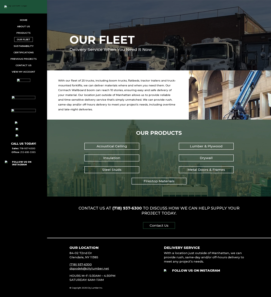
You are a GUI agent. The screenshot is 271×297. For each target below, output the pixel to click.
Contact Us (24, 65)
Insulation (111, 158)
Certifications (23, 52)
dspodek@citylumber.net (89, 268)
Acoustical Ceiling (112, 146)
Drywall (206, 158)
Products (23, 32)
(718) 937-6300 (127, 208)
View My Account (23, 71)
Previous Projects (24, 58)
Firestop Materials (159, 181)
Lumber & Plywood (206, 146)
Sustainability (24, 46)
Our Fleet (23, 39)
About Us (23, 26)
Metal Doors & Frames (206, 170)
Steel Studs (111, 170)
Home (23, 19)
